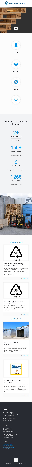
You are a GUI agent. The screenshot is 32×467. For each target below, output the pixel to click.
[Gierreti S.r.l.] (16, 3)
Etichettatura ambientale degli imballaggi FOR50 (13, 302)
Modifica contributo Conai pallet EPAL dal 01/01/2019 (14, 381)
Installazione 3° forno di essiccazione (11, 343)
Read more (25, 278)
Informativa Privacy (7, 448)
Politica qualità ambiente (8, 447)
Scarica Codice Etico (7, 444)
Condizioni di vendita (8, 445)
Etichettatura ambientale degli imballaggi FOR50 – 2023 (13, 264)
